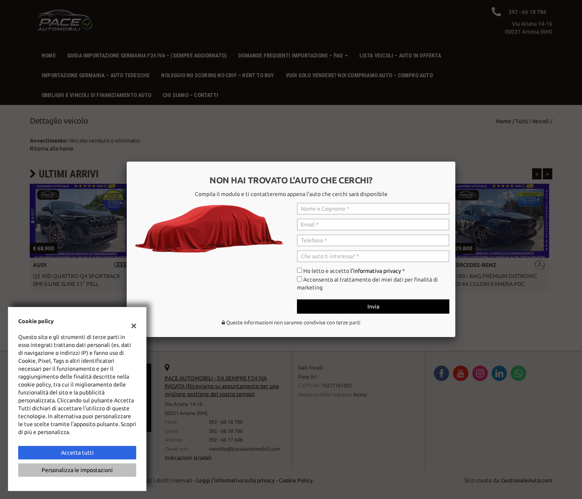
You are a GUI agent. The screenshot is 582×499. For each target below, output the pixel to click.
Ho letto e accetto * (354, 271)
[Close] (455, 161)
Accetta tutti (77, 452)
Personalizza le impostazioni (77, 470)
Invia (373, 306)
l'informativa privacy (375, 271)
